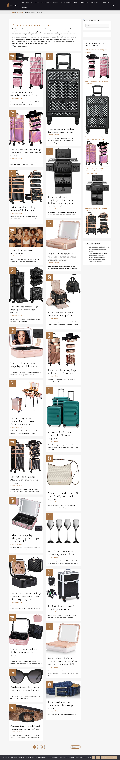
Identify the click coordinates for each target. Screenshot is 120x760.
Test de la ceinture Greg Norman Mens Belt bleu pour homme (62, 705)
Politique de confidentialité (109, 757)
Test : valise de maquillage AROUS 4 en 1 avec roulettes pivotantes (24, 479)
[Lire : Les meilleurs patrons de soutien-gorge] (26, 236)
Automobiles (94, 2)
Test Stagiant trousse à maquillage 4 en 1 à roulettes (23, 94)
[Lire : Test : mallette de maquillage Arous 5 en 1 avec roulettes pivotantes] (26, 285)
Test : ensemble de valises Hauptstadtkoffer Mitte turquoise (60, 435)
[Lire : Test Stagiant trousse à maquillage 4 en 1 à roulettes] (26, 71)
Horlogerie (35, 2)
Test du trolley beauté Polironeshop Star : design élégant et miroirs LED (22, 421)
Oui (94, 757)
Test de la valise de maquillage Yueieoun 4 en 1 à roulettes (62, 372)
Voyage (76, 2)
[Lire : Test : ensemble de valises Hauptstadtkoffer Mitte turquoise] (63, 408)
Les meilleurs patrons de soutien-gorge (21, 251)
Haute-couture (66, 2)
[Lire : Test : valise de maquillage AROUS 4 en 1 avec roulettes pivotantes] (26, 456)
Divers (24, 8)
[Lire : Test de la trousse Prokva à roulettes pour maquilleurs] (63, 291)
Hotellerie (84, 2)
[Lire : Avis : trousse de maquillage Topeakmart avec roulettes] (63, 89)
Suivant (75, 747)
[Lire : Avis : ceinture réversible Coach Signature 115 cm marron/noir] (26, 713)
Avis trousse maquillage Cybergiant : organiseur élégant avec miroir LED (25, 538)
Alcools (56, 2)
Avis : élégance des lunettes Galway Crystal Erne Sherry (61, 553)
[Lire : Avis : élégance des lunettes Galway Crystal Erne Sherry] (63, 530)
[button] (113, 5)
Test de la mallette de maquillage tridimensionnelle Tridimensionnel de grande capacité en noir (62, 201)
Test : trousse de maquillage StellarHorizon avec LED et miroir (23, 651)
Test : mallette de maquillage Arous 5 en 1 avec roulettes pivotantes (24, 309)
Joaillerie (25, 2)
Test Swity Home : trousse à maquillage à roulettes (61, 607)
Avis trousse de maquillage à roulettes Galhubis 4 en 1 (23, 209)
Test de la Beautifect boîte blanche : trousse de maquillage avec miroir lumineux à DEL (62, 661)
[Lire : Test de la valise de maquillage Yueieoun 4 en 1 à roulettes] (63, 349)
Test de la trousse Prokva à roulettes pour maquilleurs (60, 314)
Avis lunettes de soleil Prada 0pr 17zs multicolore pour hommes (25, 688)
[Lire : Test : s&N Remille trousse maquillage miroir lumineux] (26, 343)
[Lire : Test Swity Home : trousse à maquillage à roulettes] (63, 585)
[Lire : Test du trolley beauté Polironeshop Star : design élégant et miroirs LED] (26, 397)
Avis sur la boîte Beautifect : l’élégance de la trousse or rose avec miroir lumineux (62, 256)
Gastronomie (46, 2)
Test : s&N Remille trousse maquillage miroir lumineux (23, 365)
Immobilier (105, 2)
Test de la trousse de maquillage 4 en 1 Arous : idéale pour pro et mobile (25, 152)
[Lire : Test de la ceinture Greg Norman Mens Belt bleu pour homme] (63, 689)
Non (98, 757)
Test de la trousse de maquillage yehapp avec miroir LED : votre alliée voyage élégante (25, 596)
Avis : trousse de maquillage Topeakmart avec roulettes (61, 130)
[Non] (118, 757)
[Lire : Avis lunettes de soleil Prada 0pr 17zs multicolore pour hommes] (26, 676)
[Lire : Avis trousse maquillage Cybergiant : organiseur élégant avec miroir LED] (26, 514)
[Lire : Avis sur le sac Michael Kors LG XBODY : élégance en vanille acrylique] (63, 472)
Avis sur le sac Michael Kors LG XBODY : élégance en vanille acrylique (63, 496)
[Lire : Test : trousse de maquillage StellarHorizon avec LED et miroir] (26, 629)
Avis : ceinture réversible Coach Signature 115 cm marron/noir (25, 727)
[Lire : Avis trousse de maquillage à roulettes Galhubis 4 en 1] (26, 187)
